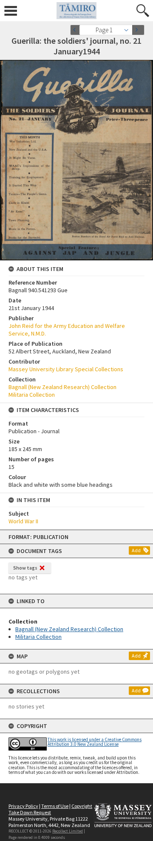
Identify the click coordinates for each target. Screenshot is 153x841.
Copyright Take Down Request (50, 809)
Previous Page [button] (76, 30)
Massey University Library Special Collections (65, 369)
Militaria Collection (38, 637)
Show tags (25, 567)
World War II (23, 521)
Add (136, 550)
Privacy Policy (23, 806)
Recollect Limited (67, 831)
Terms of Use (54, 806)
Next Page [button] (138, 30)
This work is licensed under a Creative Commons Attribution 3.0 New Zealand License (95, 742)
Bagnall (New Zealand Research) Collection (69, 629)
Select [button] (128, 30)
